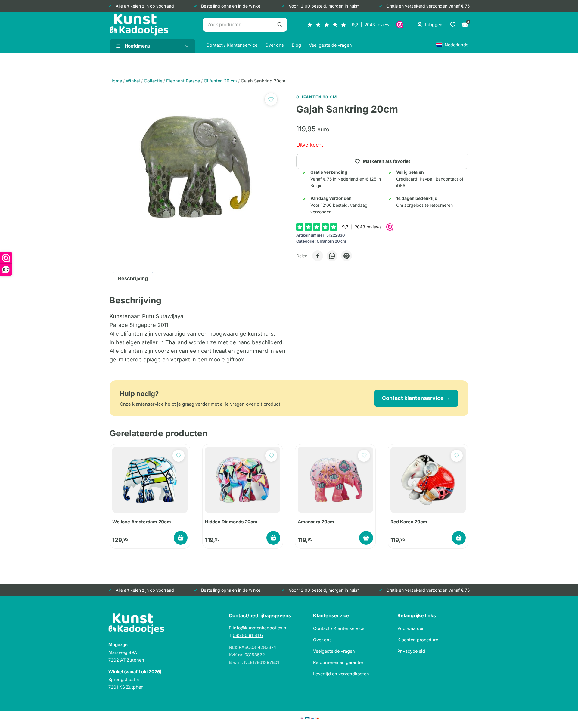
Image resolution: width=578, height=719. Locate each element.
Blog (296, 45)
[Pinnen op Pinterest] (346, 255)
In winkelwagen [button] (181, 538)
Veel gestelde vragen (330, 45)
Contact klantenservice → (416, 398)
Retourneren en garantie (338, 662)
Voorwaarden (411, 628)
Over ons (274, 45)
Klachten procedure (417, 639)
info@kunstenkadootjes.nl (260, 627)
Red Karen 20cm (408, 522)
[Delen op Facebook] (317, 255)
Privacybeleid (411, 651)
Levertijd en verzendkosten (341, 673)
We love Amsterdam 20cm (141, 522)
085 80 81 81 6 (248, 635)
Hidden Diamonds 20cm (231, 522)
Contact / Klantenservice (231, 45)
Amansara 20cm (316, 522)
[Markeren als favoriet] (271, 99)
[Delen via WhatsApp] (332, 255)
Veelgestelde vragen (334, 651)
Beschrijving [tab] (133, 278)
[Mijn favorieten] (452, 24)
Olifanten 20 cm (331, 241)
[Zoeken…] (280, 24)
